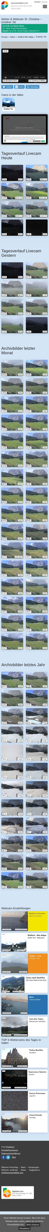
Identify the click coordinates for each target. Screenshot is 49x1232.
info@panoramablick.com (12, 1173)
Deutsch (37, 2)
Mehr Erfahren (33, 1225)
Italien (12, 37)
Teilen (21, 87)
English (44, 2)
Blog (14, 1157)
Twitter (8, 1157)
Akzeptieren (24, 1228)
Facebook (3, 1157)
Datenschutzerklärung (10, 1153)
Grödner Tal (41, 37)
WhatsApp (34, 87)
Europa (4, 37)
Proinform (10, 1147)
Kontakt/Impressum (9, 1150)
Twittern (9, 87)
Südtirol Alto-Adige (25, 37)
